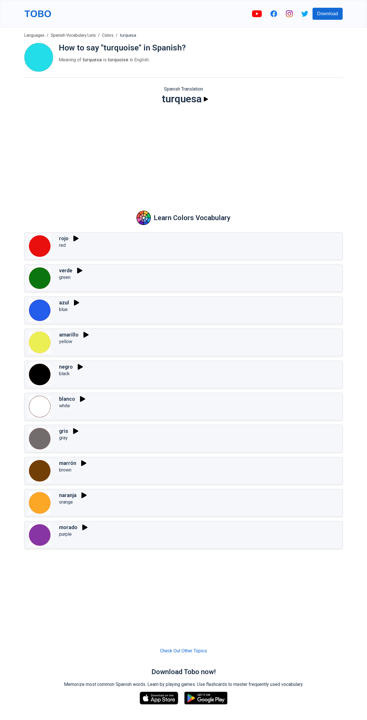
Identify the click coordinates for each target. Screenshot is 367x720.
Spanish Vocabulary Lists (73, 35)
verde (65, 270)
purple (65, 534)
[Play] (206, 99)
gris (63, 431)
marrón (67, 463)
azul (64, 303)
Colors (108, 35)
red (62, 245)
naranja (68, 495)
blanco (67, 399)
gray (63, 438)
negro (66, 367)
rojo (64, 238)
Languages (34, 35)
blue (63, 309)
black (64, 373)
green (65, 277)
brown (65, 470)
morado (68, 527)
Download (327, 13)
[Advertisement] (183, 154)
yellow (65, 341)
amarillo (69, 335)
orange (66, 502)
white (64, 405)
